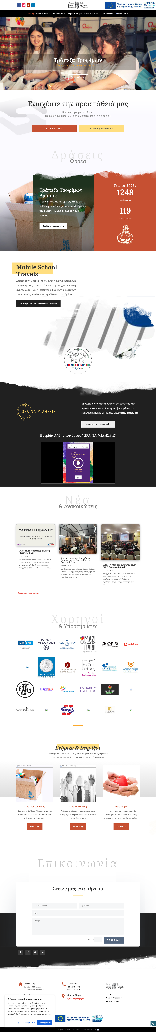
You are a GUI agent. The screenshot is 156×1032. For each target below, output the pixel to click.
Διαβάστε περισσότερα (53, 226)
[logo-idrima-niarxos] (25, 653)
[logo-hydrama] (110, 718)
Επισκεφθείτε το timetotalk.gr (98, 424)
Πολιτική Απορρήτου (114, 998)
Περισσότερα (78, 77)
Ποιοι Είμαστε (42, 13)
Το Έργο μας (58, 13)
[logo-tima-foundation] (25, 669)
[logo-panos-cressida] (88, 675)
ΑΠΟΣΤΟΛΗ (114, 940)
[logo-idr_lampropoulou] (46, 710)
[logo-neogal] (67, 718)
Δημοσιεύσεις (74, 13)
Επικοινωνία (108, 13)
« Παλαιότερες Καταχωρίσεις (27, 593)
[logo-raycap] (131, 690)
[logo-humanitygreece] (88, 692)
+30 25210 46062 (73, 987)
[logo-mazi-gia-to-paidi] (88, 652)
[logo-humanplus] (131, 710)
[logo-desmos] (110, 647)
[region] (30, 1011)
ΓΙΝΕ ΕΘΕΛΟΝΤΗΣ (101, 128)
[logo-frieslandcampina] (67, 693)
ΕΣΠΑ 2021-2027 (91, 13)
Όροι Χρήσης (111, 994)
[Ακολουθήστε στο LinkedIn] (33, 5)
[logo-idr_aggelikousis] (88, 710)
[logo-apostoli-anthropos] (110, 671)
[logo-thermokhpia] (110, 694)
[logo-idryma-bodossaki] (46, 650)
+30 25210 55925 (73, 989)
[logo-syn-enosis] (67, 648)
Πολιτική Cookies (112, 1001)
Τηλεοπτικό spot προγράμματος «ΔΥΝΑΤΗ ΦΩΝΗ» (34, 551)
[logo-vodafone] (131, 650)
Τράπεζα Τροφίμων (78, 59)
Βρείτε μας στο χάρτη (75, 999)
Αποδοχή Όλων (44, 1022)
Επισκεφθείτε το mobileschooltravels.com (38, 303)
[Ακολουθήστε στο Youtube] (28, 5)
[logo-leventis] (46, 677)
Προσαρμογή (14, 1022)
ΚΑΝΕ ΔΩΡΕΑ (54, 128)
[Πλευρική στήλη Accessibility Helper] (153, 1023)
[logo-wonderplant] (25, 712)
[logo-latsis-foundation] (67, 672)
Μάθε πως (34, 826)
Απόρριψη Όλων (28, 1022)
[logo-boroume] (131, 674)
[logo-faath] (25, 697)
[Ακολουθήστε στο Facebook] (19, 5)
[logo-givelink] (46, 694)
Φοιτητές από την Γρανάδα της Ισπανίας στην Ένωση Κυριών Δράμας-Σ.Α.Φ (76, 560)
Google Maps (74, 995)
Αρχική (31, 13)
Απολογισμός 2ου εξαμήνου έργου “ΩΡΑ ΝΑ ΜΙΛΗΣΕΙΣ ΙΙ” (119, 565)
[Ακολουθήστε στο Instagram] (23, 5)
